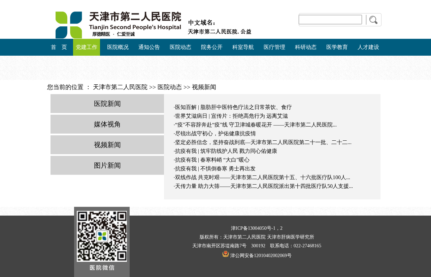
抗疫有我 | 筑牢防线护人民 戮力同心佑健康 (226, 151)
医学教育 (337, 47)
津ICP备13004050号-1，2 (257, 228)
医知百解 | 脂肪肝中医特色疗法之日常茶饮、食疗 (233, 107)
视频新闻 (204, 87)
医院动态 (180, 47)
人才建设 (368, 47)
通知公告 (149, 47)
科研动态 (306, 47)
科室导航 (243, 47)
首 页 (59, 47)
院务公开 (212, 47)
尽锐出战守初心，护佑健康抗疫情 (215, 133)
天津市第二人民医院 (120, 87)
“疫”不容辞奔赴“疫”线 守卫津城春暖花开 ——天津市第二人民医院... (256, 125)
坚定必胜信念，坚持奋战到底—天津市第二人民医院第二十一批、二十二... (263, 142)
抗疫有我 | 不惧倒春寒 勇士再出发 (215, 168)
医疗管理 (274, 47)
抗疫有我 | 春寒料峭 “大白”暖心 (212, 160)
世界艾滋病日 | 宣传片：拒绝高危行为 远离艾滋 (231, 116)
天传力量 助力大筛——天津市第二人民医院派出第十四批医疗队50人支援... (264, 186)
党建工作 (86, 47)
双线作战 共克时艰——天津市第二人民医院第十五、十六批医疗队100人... (262, 177)
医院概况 (118, 47)
